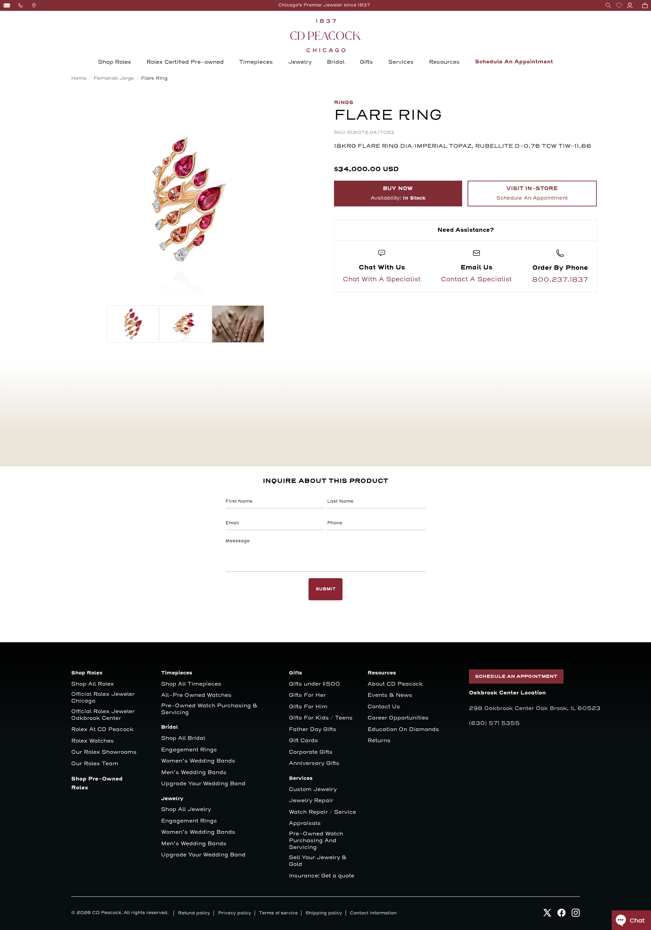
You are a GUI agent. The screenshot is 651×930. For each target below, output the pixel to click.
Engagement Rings (189, 750)
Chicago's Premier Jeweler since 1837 (324, 5)
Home (78, 78)
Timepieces (256, 62)
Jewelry (300, 62)
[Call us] (20, 5)
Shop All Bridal (183, 738)
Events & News (390, 695)
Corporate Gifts (311, 752)
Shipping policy (323, 913)
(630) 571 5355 (494, 723)
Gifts (366, 62)
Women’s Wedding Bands (198, 761)
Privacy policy (234, 913)
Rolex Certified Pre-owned (185, 62)
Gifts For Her (307, 695)
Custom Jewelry (313, 789)
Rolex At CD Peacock (102, 729)
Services (401, 62)
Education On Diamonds (403, 729)
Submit (326, 589)
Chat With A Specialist (381, 279)
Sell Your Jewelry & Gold (318, 861)
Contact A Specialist (476, 279)
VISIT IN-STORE (532, 193)
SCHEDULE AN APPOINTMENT (516, 676)
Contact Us (384, 707)
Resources (444, 62)
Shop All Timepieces (191, 684)
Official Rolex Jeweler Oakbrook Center (103, 715)
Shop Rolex (114, 62)
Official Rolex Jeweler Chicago (103, 697)
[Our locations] (34, 5)
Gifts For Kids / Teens (321, 718)
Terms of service (278, 913)
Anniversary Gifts (314, 763)
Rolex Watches (92, 741)
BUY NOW (398, 193)
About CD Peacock (395, 684)
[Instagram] (576, 915)
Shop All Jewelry (186, 809)
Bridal (335, 62)
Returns (379, 740)
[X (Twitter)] (547, 915)
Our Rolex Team (94, 764)
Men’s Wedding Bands (193, 772)
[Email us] (7, 5)
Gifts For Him (308, 707)
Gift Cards (303, 740)
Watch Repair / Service (322, 812)
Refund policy (194, 913)
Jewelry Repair (311, 800)
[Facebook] (561, 915)
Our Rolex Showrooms (104, 752)
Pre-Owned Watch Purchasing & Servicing (209, 709)
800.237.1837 (560, 280)
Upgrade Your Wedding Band (203, 784)
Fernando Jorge (114, 78)
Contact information (373, 913)
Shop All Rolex (92, 684)
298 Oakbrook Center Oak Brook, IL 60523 (534, 708)
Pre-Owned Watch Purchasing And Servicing (316, 841)
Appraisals (305, 823)
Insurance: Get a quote (321, 876)
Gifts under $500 (314, 684)
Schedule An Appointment (514, 61)
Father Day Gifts (312, 729)
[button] (608, 5)
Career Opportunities (398, 718)
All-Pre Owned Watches (196, 695)
